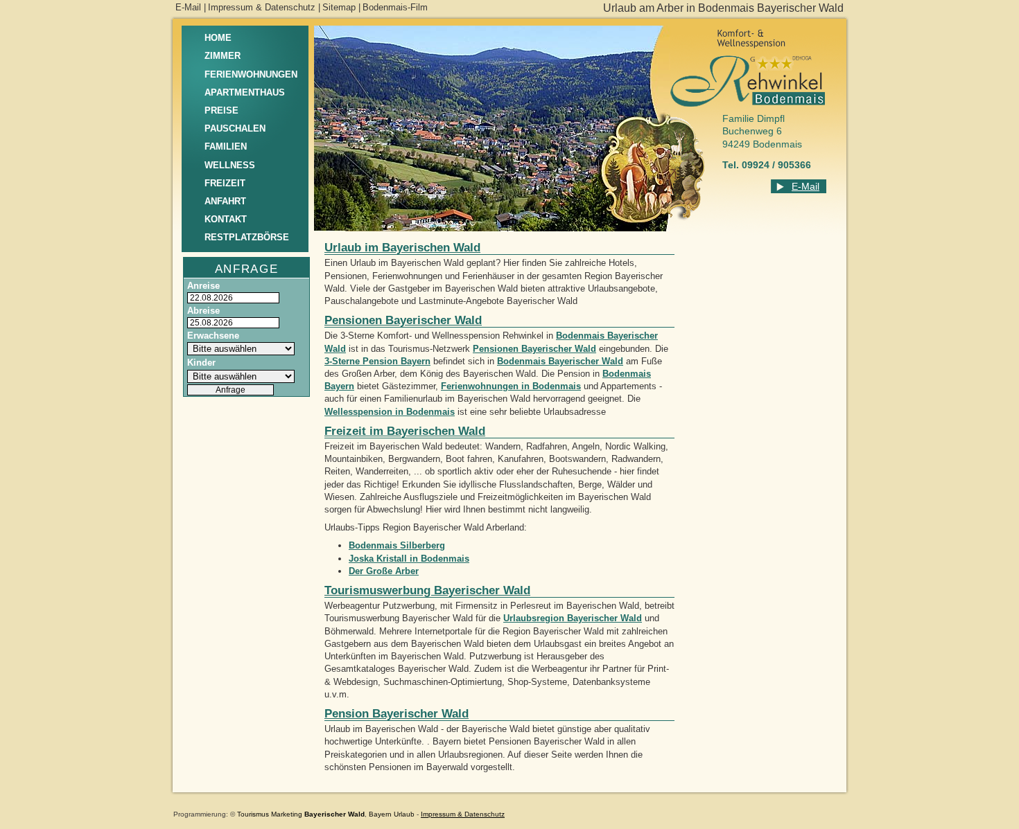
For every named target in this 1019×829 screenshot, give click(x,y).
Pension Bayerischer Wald (396, 713)
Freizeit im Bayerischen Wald (404, 431)
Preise (221, 110)
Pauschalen (234, 128)
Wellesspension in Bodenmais (389, 412)
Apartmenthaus (244, 92)
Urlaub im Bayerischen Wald (402, 247)
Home (218, 38)
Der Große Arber (384, 571)
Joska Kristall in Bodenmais (409, 558)
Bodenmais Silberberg (397, 545)
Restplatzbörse (246, 237)
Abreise (203, 310)
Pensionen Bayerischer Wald (403, 320)
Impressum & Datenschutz (261, 7)
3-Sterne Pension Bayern (377, 361)
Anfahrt (225, 201)
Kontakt (225, 219)
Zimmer (222, 56)
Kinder (201, 362)
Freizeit (224, 183)
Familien (225, 146)
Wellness (229, 165)
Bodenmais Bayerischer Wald (560, 361)
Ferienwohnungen (250, 74)
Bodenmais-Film (395, 7)
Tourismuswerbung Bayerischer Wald (427, 590)
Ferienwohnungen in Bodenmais (511, 386)
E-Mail (188, 7)
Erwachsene (213, 335)
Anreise (203, 285)
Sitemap (339, 7)
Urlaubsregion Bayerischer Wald (572, 618)
